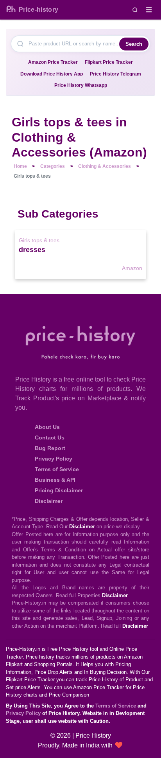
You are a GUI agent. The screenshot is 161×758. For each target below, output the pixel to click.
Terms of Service (57, 469)
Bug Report (50, 448)
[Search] (134, 9)
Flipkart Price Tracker (109, 62)
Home (20, 166)
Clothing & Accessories (104, 166)
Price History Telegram (115, 74)
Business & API (55, 480)
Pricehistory (38, 9)
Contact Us (49, 437)
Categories (52, 166)
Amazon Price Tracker (53, 62)
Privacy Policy (53, 459)
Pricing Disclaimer (59, 490)
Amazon (132, 268)
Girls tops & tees (39, 240)
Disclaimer (49, 501)
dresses (32, 250)
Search (133, 44)
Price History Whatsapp (80, 85)
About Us (47, 427)
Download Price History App (51, 74)
